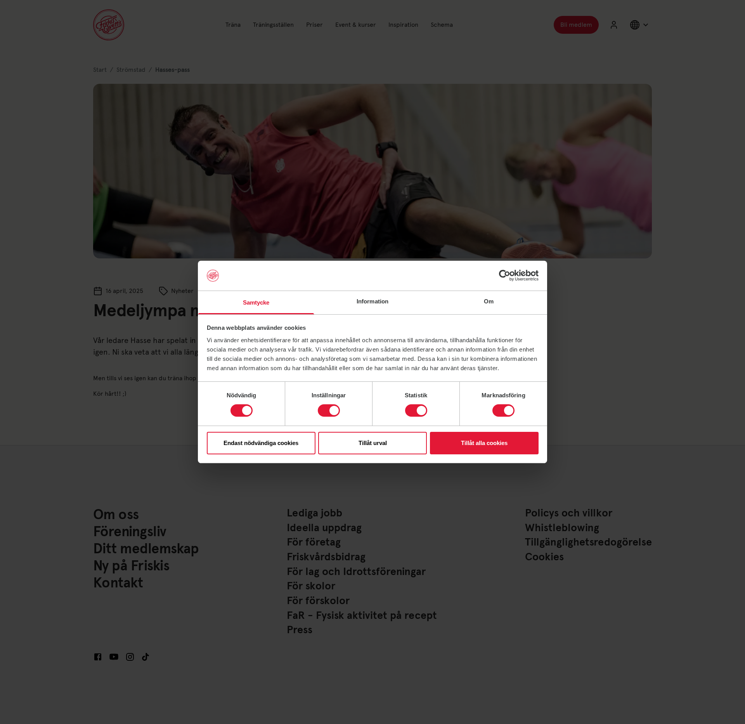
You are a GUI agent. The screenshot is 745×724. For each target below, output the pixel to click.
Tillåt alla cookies (484, 443)
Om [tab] (489, 301)
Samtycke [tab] (256, 302)
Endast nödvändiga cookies (261, 443)
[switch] (329, 410)
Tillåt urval (373, 443)
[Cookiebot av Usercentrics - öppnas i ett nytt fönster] (505, 275)
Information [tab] (372, 301)
